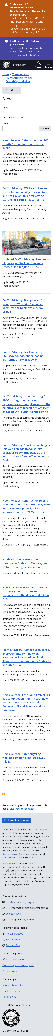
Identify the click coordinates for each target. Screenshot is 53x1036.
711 (36, 857)
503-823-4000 (9, 857)
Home (5, 74)
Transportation (20, 74)
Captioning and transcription (18, 965)
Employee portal (11, 991)
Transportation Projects (19, 77)
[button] (39, 65)
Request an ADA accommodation (20, 854)
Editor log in (9, 996)
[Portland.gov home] (14, 65)
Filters (13, 90)
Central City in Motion (18, 81)
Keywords (8, 123)
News (5, 107)
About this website (12, 985)
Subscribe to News (3, 794)
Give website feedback (22, 808)
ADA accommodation (13, 959)
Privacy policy (9, 971)
